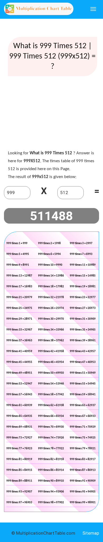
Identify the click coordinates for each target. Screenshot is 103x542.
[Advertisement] (52, 114)
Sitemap (90, 533)
